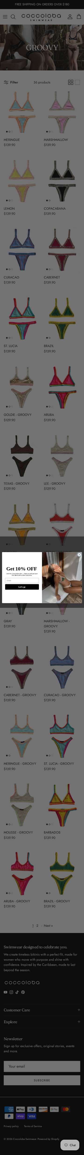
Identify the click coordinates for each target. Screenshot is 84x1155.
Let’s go (21, 587)
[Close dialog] (79, 554)
